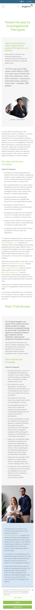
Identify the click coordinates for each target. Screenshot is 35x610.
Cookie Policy (7, 594)
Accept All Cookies (17, 607)
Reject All (17, 602)
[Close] (32, 590)
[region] (17, 598)
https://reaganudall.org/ (10, 268)
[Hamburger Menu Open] (3, 6)
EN (23, 1)
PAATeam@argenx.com (10, 243)
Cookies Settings (17, 597)
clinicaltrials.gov (18, 264)
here (7, 264)
